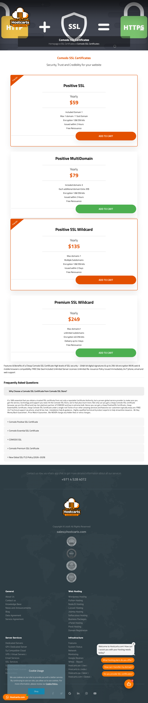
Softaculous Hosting (77, 615)
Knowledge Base (13, 604)
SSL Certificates (68, 43)
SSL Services (11, 662)
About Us (9, 597)
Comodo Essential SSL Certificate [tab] (24, 430)
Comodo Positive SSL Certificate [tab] (23, 421)
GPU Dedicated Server (16, 647)
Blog (7, 612)
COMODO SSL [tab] (15, 439)
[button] (15, 697)
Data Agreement (13, 615)
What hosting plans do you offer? (118, 660)
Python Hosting (75, 600)
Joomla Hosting (75, 612)
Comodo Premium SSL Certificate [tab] (24, 448)
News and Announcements (18, 608)
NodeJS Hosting (76, 604)
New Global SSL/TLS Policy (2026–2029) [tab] (27, 457)
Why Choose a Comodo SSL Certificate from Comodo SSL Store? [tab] (38, 391)
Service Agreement (14, 619)
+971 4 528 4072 (74, 479)
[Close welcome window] (133, 644)
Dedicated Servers (14, 643)
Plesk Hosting (74, 627)
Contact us (10, 600)
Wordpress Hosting (77, 597)
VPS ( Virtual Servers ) (15, 654)
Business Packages (77, 619)
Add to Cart (106, 136)
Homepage (54, 43)
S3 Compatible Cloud (15, 650)
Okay (36, 691)
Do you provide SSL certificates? (118, 673)
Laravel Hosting (75, 608)
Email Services (12, 658)
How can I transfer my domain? (118, 667)
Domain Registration (77, 630)
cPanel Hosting (75, 623)
